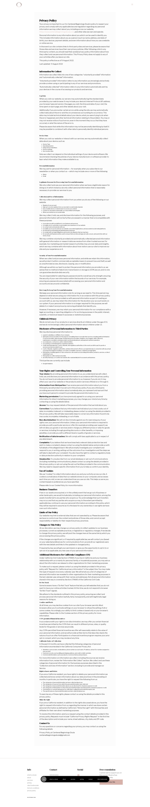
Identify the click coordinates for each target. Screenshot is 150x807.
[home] (19, 4)
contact (91, 779)
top (44, 779)
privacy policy (31, 790)
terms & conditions (33, 788)
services (73, 779)
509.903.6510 (54, 775)
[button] (132, 4)
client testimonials (102, 779)
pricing (82, 779)
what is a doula (54, 779)
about (64, 779)
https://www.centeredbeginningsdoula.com (56, 32)
